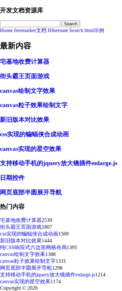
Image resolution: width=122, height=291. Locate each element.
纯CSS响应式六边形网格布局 (33, 247)
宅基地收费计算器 (24, 61)
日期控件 (12, 177)
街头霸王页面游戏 (24, 76)
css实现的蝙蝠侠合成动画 (34, 134)
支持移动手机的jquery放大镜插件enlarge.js (58, 163)
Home (6, 30)
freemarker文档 (30, 30)
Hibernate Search (65, 30)
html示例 (94, 30)
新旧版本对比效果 (24, 119)
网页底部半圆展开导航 (31, 192)
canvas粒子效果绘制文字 (34, 105)
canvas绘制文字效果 (27, 90)
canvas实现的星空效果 (30, 148)
